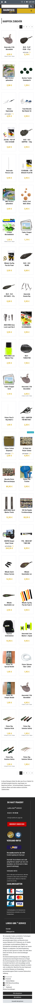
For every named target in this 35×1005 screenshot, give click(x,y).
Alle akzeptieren (17, 993)
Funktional (9, 987)
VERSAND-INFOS (14, 840)
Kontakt (8, 929)
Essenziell (9, 977)
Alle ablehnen (17, 997)
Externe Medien (10, 981)
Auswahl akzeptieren (17, 1001)
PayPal (8, 985)
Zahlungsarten (14, 884)
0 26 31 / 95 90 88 (12, 813)
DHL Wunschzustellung (12, 983)
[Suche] (31, 6)
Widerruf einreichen (16, 824)
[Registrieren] (5, 2)
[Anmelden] (2, 2)
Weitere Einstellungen (9, 989)
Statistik (8, 979)
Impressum (28, 967)
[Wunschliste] (22, 2)
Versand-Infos (13, 881)
